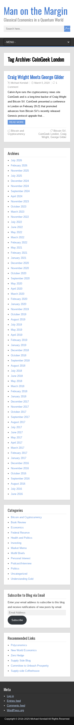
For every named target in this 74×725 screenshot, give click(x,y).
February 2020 (19, 298)
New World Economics (24, 650)
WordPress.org (15, 710)
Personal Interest (20, 558)
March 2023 (17, 211)
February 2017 (19, 452)
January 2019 (18, 345)
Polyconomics (19, 645)
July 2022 (16, 221)
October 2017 (18, 411)
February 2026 (19, 165)
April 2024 (16, 196)
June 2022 (17, 227)
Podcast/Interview (21, 563)
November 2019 (20, 309)
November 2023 (20, 201)
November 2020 (20, 268)
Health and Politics (21, 537)
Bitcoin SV (59, 130)
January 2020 (18, 304)
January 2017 (18, 458)
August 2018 (18, 365)
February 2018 (19, 391)
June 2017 (17, 432)
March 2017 (17, 447)
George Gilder (58, 137)
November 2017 (20, 406)
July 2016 (16, 488)
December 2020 (20, 263)
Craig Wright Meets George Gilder (36, 77)
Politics (15, 568)
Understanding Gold (22, 578)
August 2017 (18, 422)
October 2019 (18, 314)
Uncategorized (19, 573)
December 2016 (20, 463)
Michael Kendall (19, 83)
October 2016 (18, 473)
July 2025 (16, 175)
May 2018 (16, 381)
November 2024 (20, 186)
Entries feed (14, 700)
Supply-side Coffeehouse (25, 670)
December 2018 (20, 350)
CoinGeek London (48, 133)
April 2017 (16, 442)
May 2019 (16, 329)
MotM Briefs (18, 553)
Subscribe (17, 620)
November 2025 (20, 170)
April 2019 (16, 334)
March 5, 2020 (42, 83)
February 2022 (19, 242)
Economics (17, 527)
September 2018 (20, 360)
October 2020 (18, 273)
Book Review (18, 522)
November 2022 (20, 216)
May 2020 (16, 283)
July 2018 (16, 370)
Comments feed (16, 705)
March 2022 (17, 237)
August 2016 (18, 483)
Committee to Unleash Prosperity (30, 665)
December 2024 (20, 180)
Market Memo (19, 548)
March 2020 (17, 293)
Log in (10, 696)
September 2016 (20, 478)
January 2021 (18, 257)
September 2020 (20, 278)
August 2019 (18, 319)
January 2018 (18, 396)
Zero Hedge (17, 655)
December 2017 (20, 401)
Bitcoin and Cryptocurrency (16, 132)
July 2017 (16, 427)
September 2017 (20, 416)
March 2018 (17, 386)
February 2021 (19, 252)
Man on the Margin (36, 11)
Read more (16, 122)
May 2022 (16, 232)
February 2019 (19, 340)
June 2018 (17, 375)
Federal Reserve (20, 532)
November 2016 (20, 468)
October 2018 (18, 355)
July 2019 (16, 324)
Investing (16, 542)
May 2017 (16, 437)
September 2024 (20, 191)
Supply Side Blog (21, 660)
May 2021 (16, 247)
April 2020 (16, 288)
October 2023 (18, 206)
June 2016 (17, 493)
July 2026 (16, 160)
